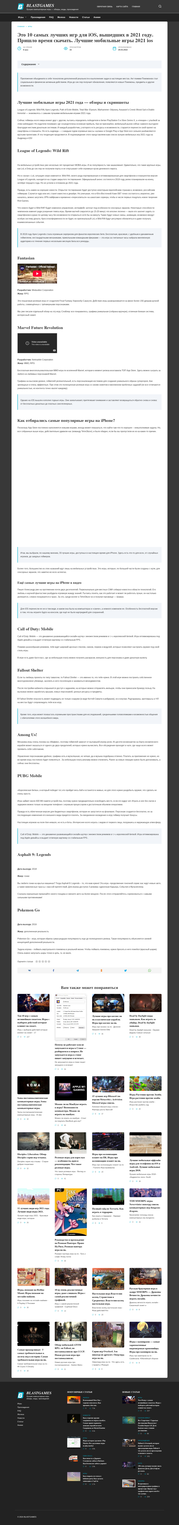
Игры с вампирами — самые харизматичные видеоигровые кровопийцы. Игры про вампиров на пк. (144, 1346)
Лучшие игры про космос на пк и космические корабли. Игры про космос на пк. (107, 1019)
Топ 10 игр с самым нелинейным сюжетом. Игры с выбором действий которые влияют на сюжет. (33, 1021)
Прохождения (38, 17)
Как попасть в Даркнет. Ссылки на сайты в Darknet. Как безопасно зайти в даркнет (95, 1461)
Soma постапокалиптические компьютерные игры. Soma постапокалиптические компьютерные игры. (32, 1103)
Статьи (86, 17)
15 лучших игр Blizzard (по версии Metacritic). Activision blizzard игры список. (107, 1099)
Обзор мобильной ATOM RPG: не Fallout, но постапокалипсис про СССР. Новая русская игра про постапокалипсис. (70, 1351)
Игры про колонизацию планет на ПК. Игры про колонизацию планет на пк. (106, 1157)
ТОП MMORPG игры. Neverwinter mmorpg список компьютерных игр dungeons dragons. (144, 1206)
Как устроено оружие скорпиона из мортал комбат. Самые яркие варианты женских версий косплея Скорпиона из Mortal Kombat (94, 1423)
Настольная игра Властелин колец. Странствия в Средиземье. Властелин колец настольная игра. (108, 1298)
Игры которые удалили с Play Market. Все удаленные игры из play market (94, 1443)
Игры (21, 17)
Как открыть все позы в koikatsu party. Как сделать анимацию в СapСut (93, 1478)
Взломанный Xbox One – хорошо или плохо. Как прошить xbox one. (92, 1402)
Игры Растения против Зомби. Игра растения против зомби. (145, 1096)
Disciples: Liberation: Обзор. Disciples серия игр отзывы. (32, 1155)
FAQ (51, 17)
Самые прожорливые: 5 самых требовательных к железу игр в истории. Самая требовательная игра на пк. (32, 1354)
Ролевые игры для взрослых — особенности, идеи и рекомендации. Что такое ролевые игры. (70, 1162)
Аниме (97, 17)
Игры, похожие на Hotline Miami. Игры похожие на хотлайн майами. (30, 1293)
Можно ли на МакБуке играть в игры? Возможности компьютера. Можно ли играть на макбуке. (71, 1109)
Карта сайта (122, 7)
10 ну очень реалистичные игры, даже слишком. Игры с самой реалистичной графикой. (70, 1294)
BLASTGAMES (40, 5)
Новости (73, 17)
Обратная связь (104, 7)
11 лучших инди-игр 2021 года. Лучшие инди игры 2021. (33, 1209)
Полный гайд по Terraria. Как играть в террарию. (108, 1210)
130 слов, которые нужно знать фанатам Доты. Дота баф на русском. (149, 1468)
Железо (61, 17)
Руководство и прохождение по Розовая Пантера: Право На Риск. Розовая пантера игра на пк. (69, 1244)
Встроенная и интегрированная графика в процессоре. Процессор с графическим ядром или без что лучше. (149, 1488)
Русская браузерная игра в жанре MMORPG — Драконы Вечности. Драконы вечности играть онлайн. (145, 1293)
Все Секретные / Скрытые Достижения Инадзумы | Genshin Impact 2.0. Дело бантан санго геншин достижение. (148, 1425)
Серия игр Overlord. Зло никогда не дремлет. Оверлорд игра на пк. (108, 1354)
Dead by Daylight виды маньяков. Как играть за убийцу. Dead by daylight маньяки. (142, 1021)
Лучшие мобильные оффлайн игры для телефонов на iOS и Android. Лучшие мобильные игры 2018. (145, 1165)
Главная (136, 7)
